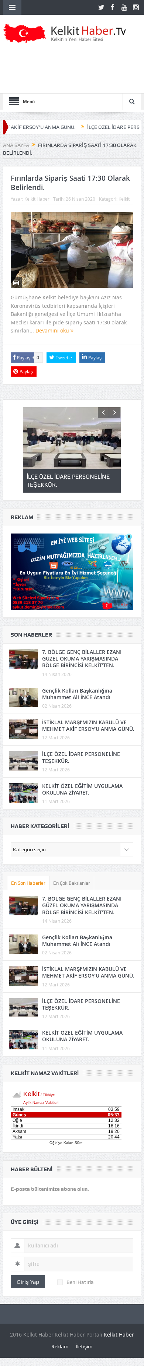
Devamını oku (53, 330)
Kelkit (124, 199)
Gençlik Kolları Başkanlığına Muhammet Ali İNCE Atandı (77, 694)
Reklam (59, 1346)
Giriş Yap (28, 1281)
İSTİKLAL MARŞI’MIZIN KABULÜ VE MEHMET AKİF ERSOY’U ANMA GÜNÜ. (88, 725)
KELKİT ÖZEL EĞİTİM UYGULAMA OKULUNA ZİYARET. (82, 789)
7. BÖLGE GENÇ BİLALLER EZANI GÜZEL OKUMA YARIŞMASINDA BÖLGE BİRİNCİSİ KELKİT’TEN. (81, 658)
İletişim (84, 1346)
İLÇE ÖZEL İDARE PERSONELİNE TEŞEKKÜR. (81, 757)
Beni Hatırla (80, 1282)
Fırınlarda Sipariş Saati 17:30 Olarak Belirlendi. (70, 182)
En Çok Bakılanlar (71, 883)
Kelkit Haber (36, 199)
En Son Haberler (28, 883)
